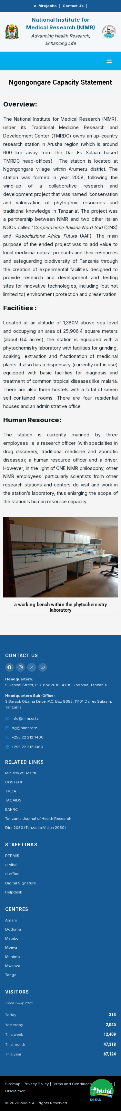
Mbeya (11, 947)
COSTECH (14, 782)
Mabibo (11, 938)
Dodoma (13, 929)
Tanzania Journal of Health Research (38, 818)
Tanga (10, 975)
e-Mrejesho (45, 6)
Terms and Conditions (72, 1084)
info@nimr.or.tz (25, 718)
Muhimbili (14, 956)
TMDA (10, 791)
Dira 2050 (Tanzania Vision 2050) (35, 827)
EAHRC (11, 809)
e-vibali (11, 864)
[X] (31, 667)
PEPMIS (12, 855)
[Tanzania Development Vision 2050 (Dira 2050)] (101, 1089)
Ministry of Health (20, 773)
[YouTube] (42, 667)
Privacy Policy (36, 1084)
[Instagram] (20, 667)
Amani (11, 920)
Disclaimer (15, 1091)
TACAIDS (13, 800)
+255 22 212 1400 (28, 737)
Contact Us (73, 6)
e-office (12, 873)
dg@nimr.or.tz (24, 728)
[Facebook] (9, 667)
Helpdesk (13, 892)
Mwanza (12, 965)
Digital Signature (20, 883)
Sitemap (12, 1084)
